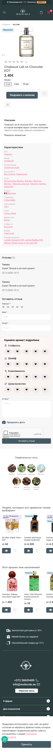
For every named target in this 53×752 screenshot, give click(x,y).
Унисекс (8, 154)
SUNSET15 (41, 2)
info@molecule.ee (24, 684)
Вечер (7, 220)
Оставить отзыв (26, 441)
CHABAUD (9, 161)
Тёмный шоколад (20, 184)
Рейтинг (6, 304)
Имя (4, 312)
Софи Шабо (9, 200)
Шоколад (8, 186)
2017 (6, 206)
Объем (7, 80)
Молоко (37, 181)
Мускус (7, 184)
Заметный (9, 233)
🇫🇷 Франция (10, 193)
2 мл (8, 84)
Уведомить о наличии (22, 95)
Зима (13, 213)
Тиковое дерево (38, 184)
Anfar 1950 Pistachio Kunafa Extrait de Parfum (33, 596)
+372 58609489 (24, 680)
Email (5, 323)
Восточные (9, 174)
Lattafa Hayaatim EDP (14, 240)
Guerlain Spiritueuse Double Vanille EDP (32, 538)
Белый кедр (10, 181)
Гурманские (21, 174)
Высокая (8, 227)
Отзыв (5, 399)
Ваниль (20, 181)
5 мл (16, 84)
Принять (26, 744)
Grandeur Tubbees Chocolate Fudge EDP (11, 595)
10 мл (26, 84)
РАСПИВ (16, 25)
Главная (6, 25)
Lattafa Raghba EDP (34, 240)
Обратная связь (27, 691)
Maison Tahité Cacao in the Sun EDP (20, 243)
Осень (7, 213)
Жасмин (29, 181)
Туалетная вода (11, 167)
